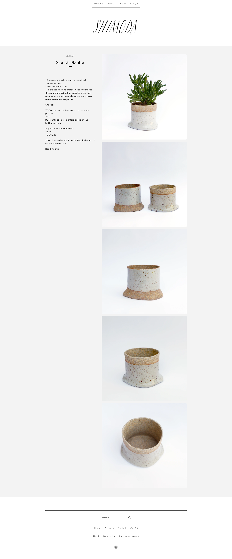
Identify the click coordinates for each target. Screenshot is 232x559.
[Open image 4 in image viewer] (144, 358)
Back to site (109, 536)
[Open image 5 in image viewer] (144, 445)
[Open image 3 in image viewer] (144, 271)
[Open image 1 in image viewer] (144, 97)
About (111, 3)
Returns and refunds (129, 536)
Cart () (134, 3)
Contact (122, 3)
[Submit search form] (129, 517)
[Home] (116, 26)
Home (97, 528)
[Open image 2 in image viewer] (144, 184)
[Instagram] (116, 547)
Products (98, 3)
